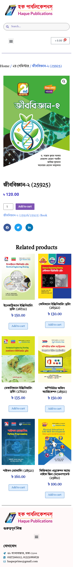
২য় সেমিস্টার (21, 66)
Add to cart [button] (18, 326)
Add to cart (25, 206)
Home (5, 66)
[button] (11, 41)
